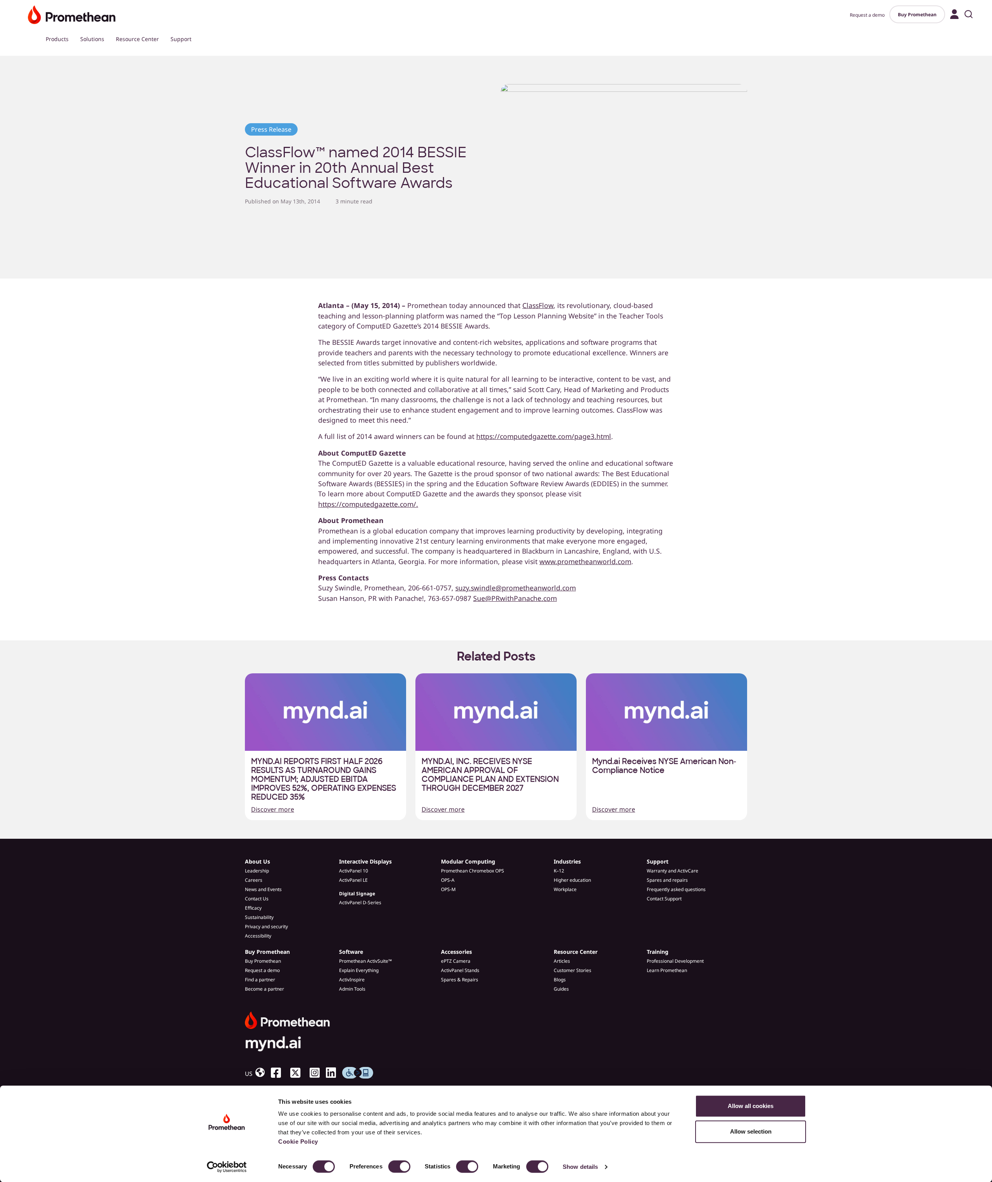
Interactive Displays (365, 861)
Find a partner (260, 979)
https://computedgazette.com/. (368, 504)
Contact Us (257, 898)
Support (180, 39)
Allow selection (751, 1131)
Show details (580, 1166)
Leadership (257, 870)
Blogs (560, 979)
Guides (561, 989)
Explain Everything (359, 970)
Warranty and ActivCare (672, 870)
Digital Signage (357, 893)
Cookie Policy (298, 1141)
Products (57, 39)
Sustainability (259, 917)
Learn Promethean (667, 970)
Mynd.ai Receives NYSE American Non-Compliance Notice (664, 766)
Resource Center (137, 39)
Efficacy (253, 908)
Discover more (272, 809)
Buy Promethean (917, 14)
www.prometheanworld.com (585, 561)
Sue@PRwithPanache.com (515, 598)
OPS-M (448, 889)
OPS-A (448, 880)
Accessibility (258, 936)
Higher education (572, 880)
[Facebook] (279, 1072)
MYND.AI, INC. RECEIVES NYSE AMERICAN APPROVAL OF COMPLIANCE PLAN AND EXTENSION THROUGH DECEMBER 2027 (490, 775)
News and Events (263, 889)
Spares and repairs (667, 880)
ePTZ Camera (455, 961)
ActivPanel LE (353, 880)
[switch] (399, 1166)
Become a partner (264, 989)
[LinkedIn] (334, 1072)
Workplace (565, 889)
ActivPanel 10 (353, 870)
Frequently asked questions (676, 889)
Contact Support (664, 898)
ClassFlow (537, 305)
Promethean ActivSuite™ (365, 961)
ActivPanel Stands (460, 970)
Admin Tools (352, 989)
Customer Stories (572, 970)
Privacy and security (266, 926)
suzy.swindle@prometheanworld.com (515, 587)
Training (657, 951)
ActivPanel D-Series (360, 902)
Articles (562, 961)
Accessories (456, 951)
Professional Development (675, 961)
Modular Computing (468, 861)
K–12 (559, 870)
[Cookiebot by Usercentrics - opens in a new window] (227, 1167)
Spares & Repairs (459, 979)
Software (351, 951)
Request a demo (867, 15)
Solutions (92, 39)
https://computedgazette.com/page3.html (543, 436)
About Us (257, 861)
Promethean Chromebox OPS (472, 870)
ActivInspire (352, 979)
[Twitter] (298, 1072)
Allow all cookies (750, 1106)
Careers (253, 880)
